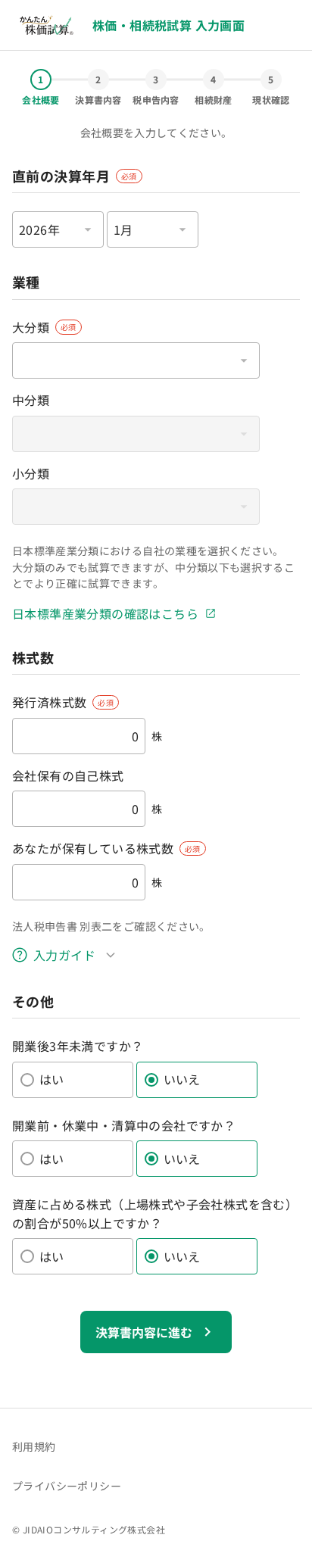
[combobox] (58, 229)
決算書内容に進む (143, 1332)
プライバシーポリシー (66, 1485)
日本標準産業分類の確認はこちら (105, 613)
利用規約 (34, 1446)
